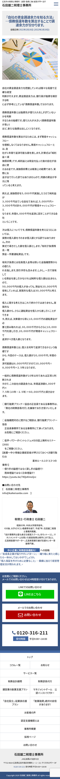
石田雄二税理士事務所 (16, 5)
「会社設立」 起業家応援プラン (15, 702)
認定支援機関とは (30, 720)
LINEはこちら (32, 594)
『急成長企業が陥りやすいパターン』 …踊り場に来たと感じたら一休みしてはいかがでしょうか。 (29, 555)
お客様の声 (30, 712)
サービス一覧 (30, 673)
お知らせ (45, 665)
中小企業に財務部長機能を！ (21, 550)
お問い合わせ (32, 615)
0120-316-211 (32, 635)
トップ (30, 657)
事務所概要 (30, 728)
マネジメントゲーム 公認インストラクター (45, 691)
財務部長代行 (45, 681)
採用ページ (30, 736)
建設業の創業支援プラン (15, 689)
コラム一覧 (15, 665)
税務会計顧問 (15, 681)
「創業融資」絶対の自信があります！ (45, 702)
